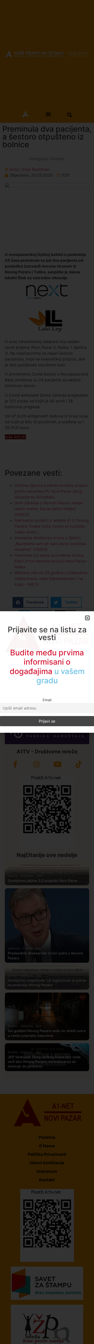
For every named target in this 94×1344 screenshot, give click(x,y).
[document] (47, 672)
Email (47, 700)
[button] (87, 618)
